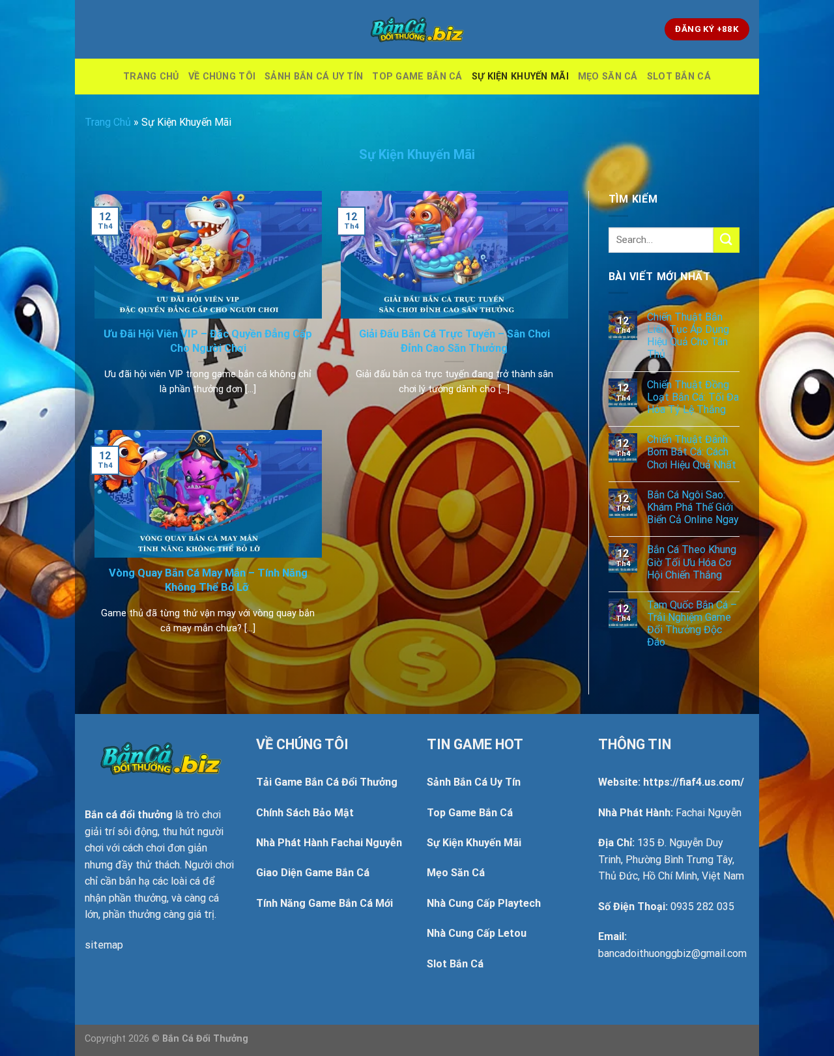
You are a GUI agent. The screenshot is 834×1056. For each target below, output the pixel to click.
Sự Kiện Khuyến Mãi (520, 76)
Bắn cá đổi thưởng (129, 814)
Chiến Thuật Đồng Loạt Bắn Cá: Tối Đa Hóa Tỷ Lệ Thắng (693, 397)
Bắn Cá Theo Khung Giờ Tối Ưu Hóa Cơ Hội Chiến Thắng (691, 561)
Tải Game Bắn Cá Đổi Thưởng (326, 782)
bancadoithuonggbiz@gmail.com (672, 953)
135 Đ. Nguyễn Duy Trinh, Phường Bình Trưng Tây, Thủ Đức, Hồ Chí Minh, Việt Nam (671, 859)
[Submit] (726, 240)
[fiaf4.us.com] (417, 29)
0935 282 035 (702, 906)
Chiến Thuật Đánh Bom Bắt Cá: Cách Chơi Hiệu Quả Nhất (691, 451)
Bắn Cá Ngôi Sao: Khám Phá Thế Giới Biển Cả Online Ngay (693, 507)
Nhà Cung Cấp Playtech (484, 903)
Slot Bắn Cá (679, 76)
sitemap (104, 945)
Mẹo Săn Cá (608, 76)
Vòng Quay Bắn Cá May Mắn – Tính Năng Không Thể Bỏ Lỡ (208, 580)
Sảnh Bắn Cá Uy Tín (314, 76)
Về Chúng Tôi (221, 76)
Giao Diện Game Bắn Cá (312, 872)
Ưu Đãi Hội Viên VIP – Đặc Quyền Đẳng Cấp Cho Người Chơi (208, 341)
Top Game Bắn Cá (417, 76)
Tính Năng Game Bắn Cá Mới (324, 903)
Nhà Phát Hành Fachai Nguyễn (329, 842)
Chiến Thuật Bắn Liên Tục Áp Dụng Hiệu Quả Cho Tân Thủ (688, 336)
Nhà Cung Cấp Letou (476, 933)
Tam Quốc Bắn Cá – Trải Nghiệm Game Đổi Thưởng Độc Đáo (692, 624)
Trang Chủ (151, 76)
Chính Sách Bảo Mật (305, 812)
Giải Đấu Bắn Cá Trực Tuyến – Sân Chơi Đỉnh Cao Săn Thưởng (454, 341)
